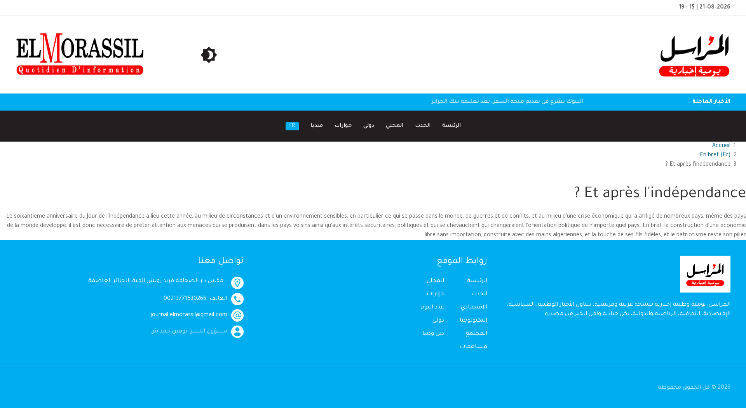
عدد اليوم (432, 308)
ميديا (316, 126)
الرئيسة (451, 126)
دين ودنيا (433, 334)
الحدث (423, 126)
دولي (368, 126)
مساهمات (473, 347)
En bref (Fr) (715, 155)
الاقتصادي (474, 308)
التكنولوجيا (473, 321)
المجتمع (476, 334)
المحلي (394, 126)
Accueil (721, 146)
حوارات (343, 126)
